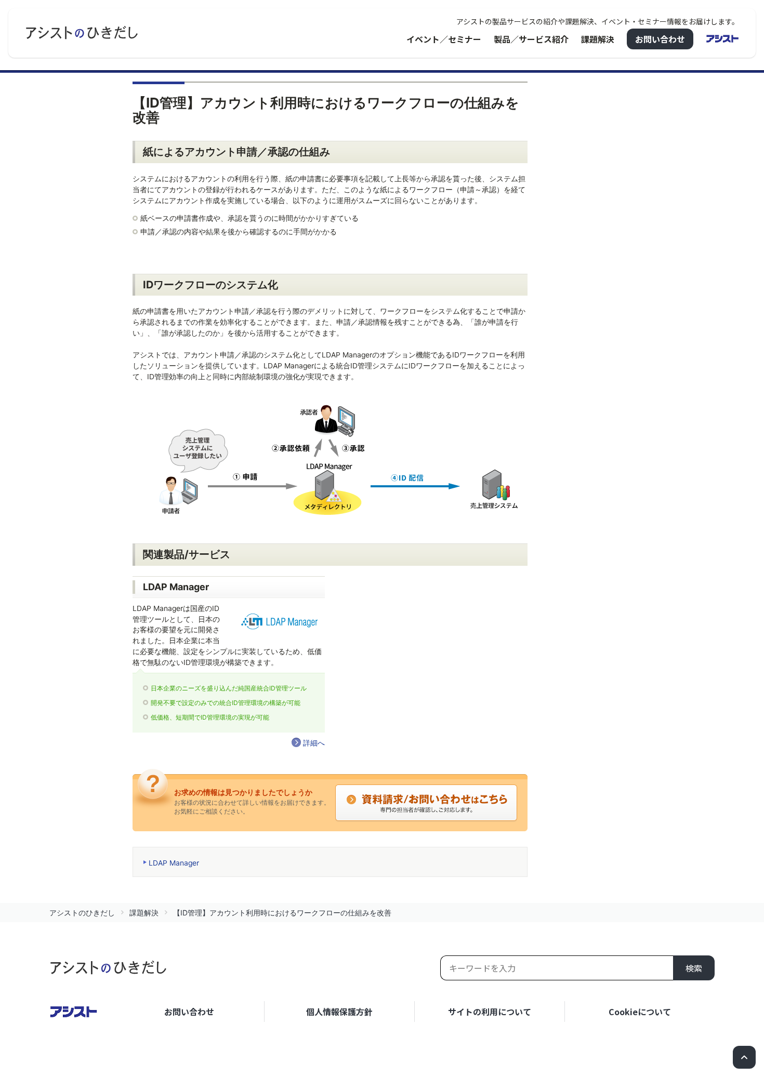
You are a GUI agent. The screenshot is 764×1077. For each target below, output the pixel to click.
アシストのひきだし (82, 912)
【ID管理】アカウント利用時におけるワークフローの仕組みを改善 (282, 912)
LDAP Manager (174, 863)
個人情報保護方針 (339, 1011)
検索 (694, 968)
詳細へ (314, 743)
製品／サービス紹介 (531, 39)
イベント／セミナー (443, 39)
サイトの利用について (489, 1011)
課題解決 (597, 39)
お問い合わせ (660, 39)
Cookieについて (640, 1011)
